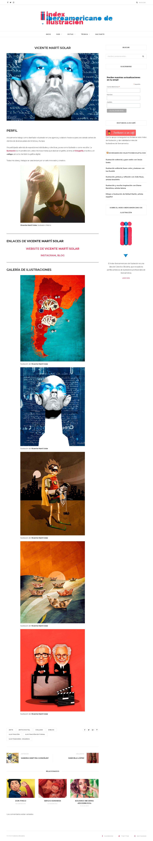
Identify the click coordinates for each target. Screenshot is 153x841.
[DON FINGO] (21, 788)
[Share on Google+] (93, 730)
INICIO (48, 34)
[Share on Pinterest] (97, 730)
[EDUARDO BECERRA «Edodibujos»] (84, 788)
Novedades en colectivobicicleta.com (127, 153)
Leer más (126, 278)
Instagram (48, 255)
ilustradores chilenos (19, 739)
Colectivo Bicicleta (18, 836)
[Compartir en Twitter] (88, 730)
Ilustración (14, 734)
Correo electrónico (113, 87)
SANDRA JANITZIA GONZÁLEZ (35, 758)
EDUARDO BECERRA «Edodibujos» (84, 802)
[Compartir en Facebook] (84, 730)
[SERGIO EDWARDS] (52, 788)
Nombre (109, 94)
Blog (61, 255)
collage (39, 730)
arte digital (24, 730)
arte (11, 730)
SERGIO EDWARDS (52, 801)
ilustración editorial (35, 734)
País (58, 34)
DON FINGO (20, 801)
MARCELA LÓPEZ (76, 758)
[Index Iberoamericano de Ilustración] (76, 18)
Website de (52, 248)
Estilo (71, 34)
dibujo (51, 730)
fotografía (78, 151)
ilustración (11, 151)
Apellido (109, 102)
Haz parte (99, 34)
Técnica (84, 34)
